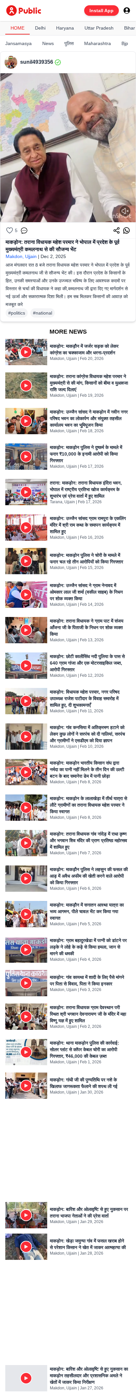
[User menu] (127, 10)
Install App (101, 10)
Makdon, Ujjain (21, 256)
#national (42, 313)
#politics (16, 313)
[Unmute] (125, 211)
